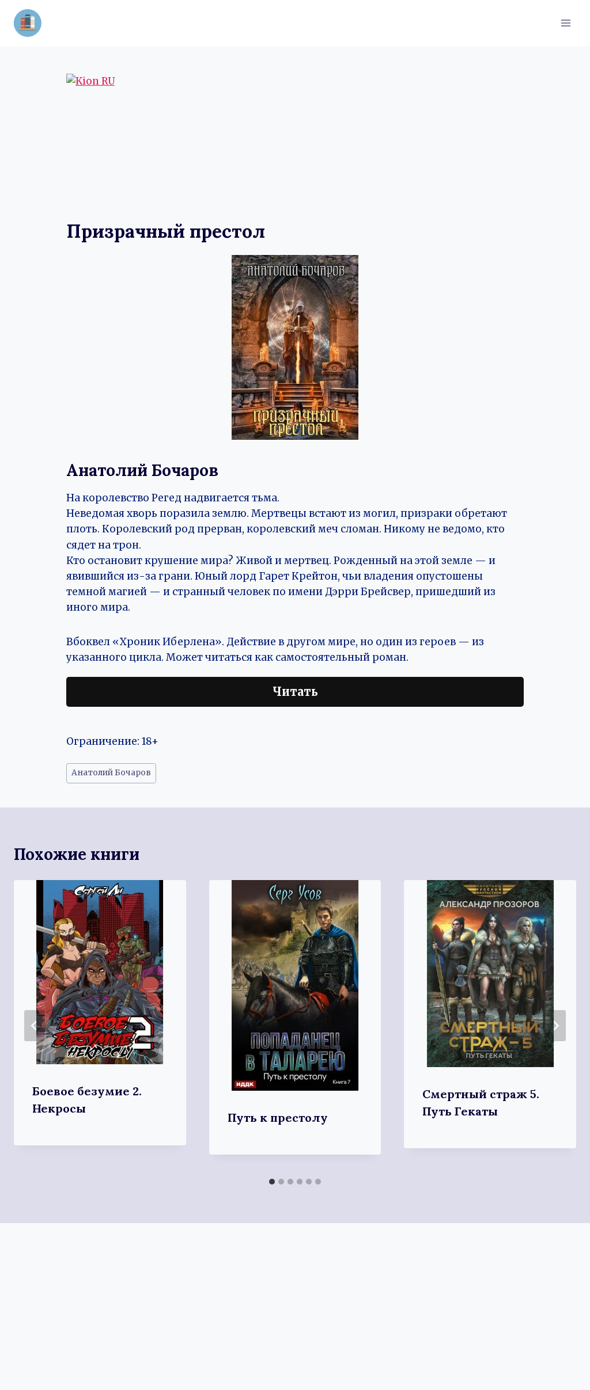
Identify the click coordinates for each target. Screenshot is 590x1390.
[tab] (272, 1182)
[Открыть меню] (565, 23)
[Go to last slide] (34, 1025)
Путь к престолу (278, 1117)
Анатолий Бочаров (111, 773)
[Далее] (555, 1025)
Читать (295, 691)
